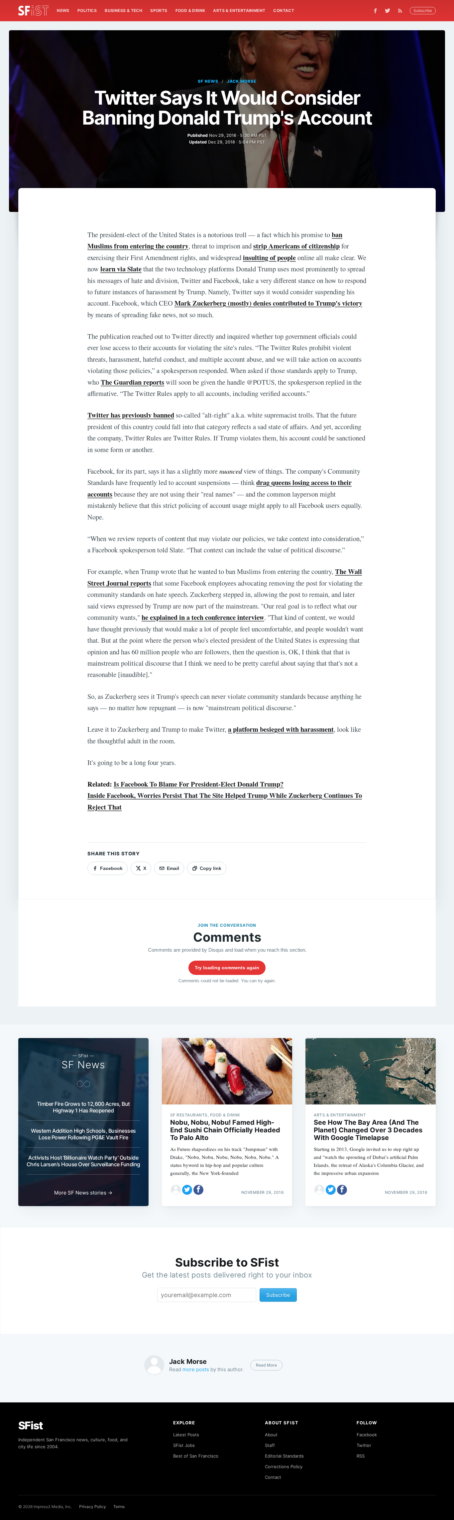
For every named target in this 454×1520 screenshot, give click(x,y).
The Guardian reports (132, 382)
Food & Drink (190, 10)
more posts (195, 1369)
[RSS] (402, 10)
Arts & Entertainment (239, 10)
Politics (87, 10)
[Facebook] (375, 11)
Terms (119, 1506)
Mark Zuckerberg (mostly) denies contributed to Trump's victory (268, 303)
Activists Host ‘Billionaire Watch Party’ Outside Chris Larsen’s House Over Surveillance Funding (83, 1161)
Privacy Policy (92, 1506)
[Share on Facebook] (198, 1189)
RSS (361, 1456)
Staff (270, 1445)
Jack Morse (242, 81)
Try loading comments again (227, 967)
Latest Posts (186, 1434)
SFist (30, 1425)
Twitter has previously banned (130, 415)
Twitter (364, 1445)
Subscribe (422, 10)
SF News (208, 81)
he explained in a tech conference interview (203, 617)
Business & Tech (123, 10)
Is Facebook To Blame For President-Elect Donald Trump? (199, 784)
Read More (266, 1365)
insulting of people (269, 257)
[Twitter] (387, 10)
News (63, 10)
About (271, 1434)
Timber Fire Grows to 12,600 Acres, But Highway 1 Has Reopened (83, 1107)
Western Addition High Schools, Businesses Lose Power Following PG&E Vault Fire (83, 1134)
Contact (283, 10)
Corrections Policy (283, 1466)
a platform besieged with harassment (281, 729)
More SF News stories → (83, 1192)
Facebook (367, 1434)
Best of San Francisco (195, 1456)
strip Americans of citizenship (296, 246)
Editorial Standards (284, 1456)
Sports (158, 10)
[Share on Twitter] (187, 1189)
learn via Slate (121, 269)
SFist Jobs (184, 1445)
